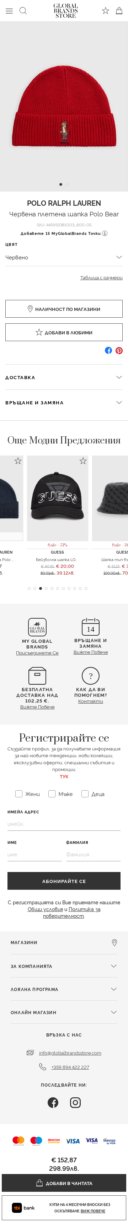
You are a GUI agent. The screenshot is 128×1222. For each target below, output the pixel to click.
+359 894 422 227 (70, 1067)
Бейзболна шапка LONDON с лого (68, 559)
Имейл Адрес (23, 811)
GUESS (57, 552)
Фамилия (77, 842)
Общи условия (45, 908)
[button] (29, 588)
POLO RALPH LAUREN (64, 203)
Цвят (11, 244)
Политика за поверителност (72, 912)
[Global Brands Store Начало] (66, 9)
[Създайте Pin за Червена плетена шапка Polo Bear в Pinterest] (119, 353)
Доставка (20, 377)
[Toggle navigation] (9, 10)
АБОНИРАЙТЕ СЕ (64, 881)
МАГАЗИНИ (24, 942)
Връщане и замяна (34, 402)
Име (12, 842)
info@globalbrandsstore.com (70, 1052)
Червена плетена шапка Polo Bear (64, 213)
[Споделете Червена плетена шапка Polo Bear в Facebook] (108, 353)
